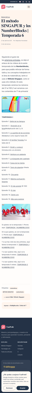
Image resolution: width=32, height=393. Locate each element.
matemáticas (13, 288)
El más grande (16, 186)
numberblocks (20, 292)
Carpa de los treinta (17, 163)
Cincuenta (14, 174)
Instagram (20, 348)
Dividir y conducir (16, 147)
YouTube (20, 345)
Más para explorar (17, 199)
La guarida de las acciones (20, 133)
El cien (13, 190)
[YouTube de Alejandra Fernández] (20, 1)
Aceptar (22, 388)
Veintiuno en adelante (18, 154)
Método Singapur (6, 345)
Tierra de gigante (16, 167)
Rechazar (9, 388)
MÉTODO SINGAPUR (8, 292)
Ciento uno (15, 195)
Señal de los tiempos (17, 121)
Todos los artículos (6, 351)
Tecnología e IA (5, 348)
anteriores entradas (12, 60)
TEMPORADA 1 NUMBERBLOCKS (17, 227)
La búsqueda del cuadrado (20, 159)
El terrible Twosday (17, 140)
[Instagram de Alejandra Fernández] (23, 1)
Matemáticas (5, 17)
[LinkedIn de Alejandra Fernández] (29, 1)
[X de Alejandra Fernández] (26, 1)
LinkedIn (20, 355)
